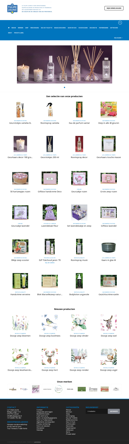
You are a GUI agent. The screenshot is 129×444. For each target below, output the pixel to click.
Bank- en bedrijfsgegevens (47, 418)
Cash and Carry (42, 416)
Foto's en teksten (43, 426)
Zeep (26, 28)
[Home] (29, 10)
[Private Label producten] (70, 389)
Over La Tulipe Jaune (44, 420)
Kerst (10, 33)
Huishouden (83, 28)
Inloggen (117, 38)
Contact (39, 410)
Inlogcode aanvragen (45, 412)
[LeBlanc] (24, 389)
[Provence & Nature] (82, 389)
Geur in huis (72, 28)
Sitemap (40, 430)
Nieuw (13, 28)
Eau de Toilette (46, 28)
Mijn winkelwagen (114, 8)
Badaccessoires (60, 28)
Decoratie (93, 28)
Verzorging (34, 28)
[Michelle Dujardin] (59, 389)
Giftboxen (114, 28)
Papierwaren (103, 28)
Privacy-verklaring (43, 424)
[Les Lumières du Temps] (36, 389)
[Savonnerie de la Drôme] (93, 389)
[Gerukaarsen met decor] (64, 64)
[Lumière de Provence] (47, 389)
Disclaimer (40, 428)
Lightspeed (37, 442)
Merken (20, 28)
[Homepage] (8, 27)
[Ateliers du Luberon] (13, 389)
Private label (19, 33)
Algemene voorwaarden (46, 422)
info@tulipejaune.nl (14, 416)
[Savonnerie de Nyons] (105, 389)
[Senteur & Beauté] (116, 389)
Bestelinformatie (43, 414)
